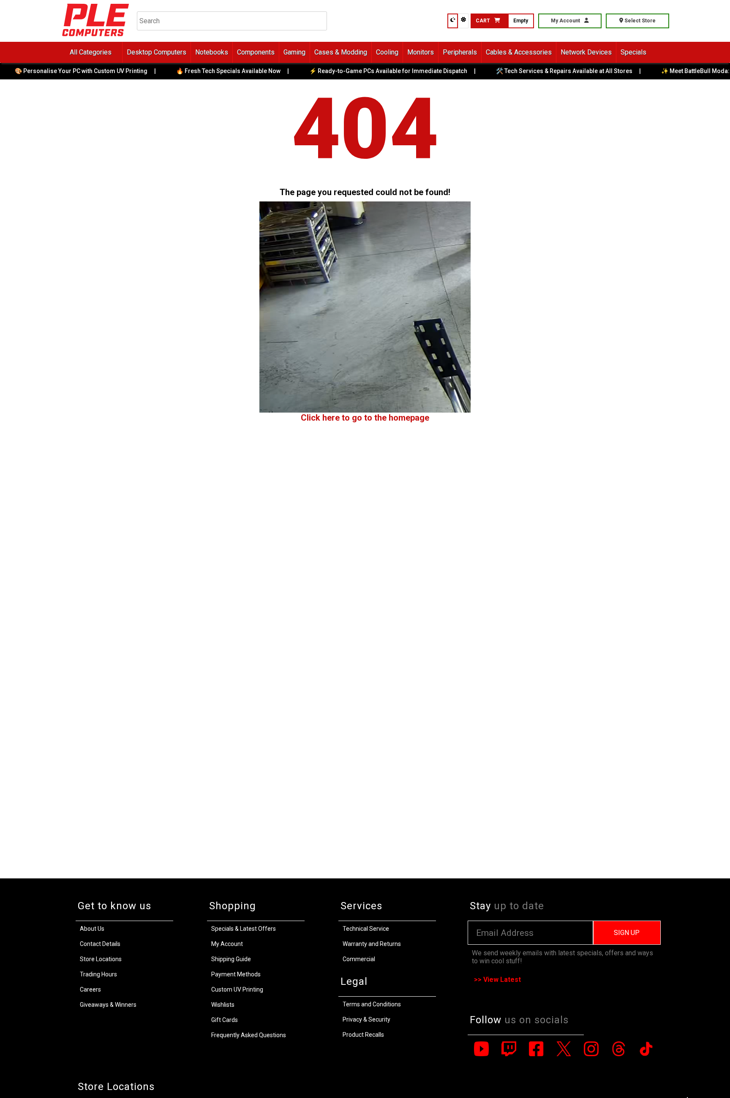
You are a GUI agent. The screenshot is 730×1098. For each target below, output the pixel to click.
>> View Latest (497, 980)
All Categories (91, 52)
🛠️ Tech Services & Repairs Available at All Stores (548, 71)
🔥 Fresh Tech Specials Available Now (212, 71)
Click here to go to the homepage (365, 418)
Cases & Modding (340, 52)
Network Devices (586, 52)
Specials (633, 52)
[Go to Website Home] (96, 38)
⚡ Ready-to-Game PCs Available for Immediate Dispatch (372, 71)
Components (256, 52)
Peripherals (460, 52)
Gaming (294, 52)
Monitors (420, 52)
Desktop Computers (156, 52)
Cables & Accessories (519, 52)
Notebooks (211, 52)
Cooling (387, 52)
